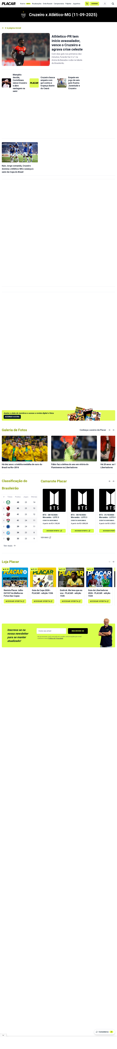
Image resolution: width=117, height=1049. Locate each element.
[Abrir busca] (113, 3)
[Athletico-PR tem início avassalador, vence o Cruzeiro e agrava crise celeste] (26, 49)
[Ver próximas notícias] (113, 430)
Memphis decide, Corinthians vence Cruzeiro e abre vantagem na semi (20, 82)
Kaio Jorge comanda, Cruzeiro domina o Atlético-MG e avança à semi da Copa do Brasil (17, 169)
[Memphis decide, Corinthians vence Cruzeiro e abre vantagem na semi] (6, 83)
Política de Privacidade (55, 638)
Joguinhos (76, 4)
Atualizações (36, 4)
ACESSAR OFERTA (53, 531)
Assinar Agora (12, 417)
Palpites (68, 4)
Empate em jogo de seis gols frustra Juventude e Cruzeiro (74, 83)
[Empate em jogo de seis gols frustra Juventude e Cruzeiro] (61, 83)
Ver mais (44, 537)
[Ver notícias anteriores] (110, 430)
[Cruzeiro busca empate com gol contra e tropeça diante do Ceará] (34, 83)
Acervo (25, 4)
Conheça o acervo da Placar (93, 430)
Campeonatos (59, 4)
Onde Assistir (47, 4)
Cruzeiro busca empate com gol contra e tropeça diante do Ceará (48, 83)
